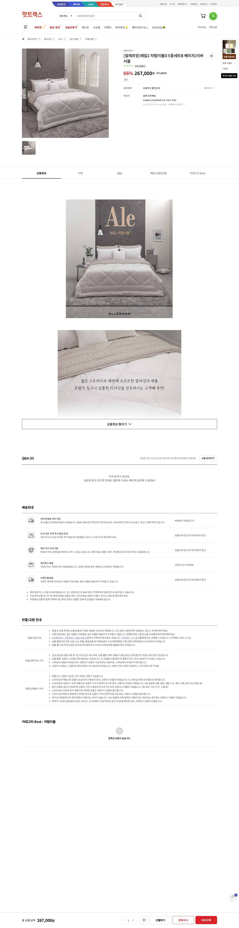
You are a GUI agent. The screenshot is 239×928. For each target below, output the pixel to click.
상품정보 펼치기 (117, 424)
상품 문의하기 (208, 458)
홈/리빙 (47, 39)
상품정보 (41, 173)
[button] (211, 56)
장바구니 (183, 920)
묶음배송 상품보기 (176, 104)
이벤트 (108, 27)
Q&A (119, 173)
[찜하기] (144, 920)
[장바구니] (203, 16)
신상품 (96, 27)
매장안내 (203, 4)
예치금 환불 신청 (229, 75)
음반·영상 (55, 27)
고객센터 (213, 4)
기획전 (225, 68)
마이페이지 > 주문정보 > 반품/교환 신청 (70, 637)
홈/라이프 (32, 39)
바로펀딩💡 (121, 27)
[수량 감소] (124, 920)
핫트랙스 (64, 16)
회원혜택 (181, 4)
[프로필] (213, 16)
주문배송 (193, 4)
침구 (60, 39)
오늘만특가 (71, 27)
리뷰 (80, 173)
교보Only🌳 (159, 27)
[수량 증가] (132, 920)
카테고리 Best (197, 173)
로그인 (172, 4)
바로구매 (206, 920)
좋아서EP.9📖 (140, 27)
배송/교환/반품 (158, 173)
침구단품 (74, 39)
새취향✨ (39, 27)
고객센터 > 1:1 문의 (130, 637)
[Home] (23, 39)
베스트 (85, 27)
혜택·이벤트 (227, 63)
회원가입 (163, 4)
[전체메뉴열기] (25, 27)
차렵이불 (89, 39)
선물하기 (160, 920)
